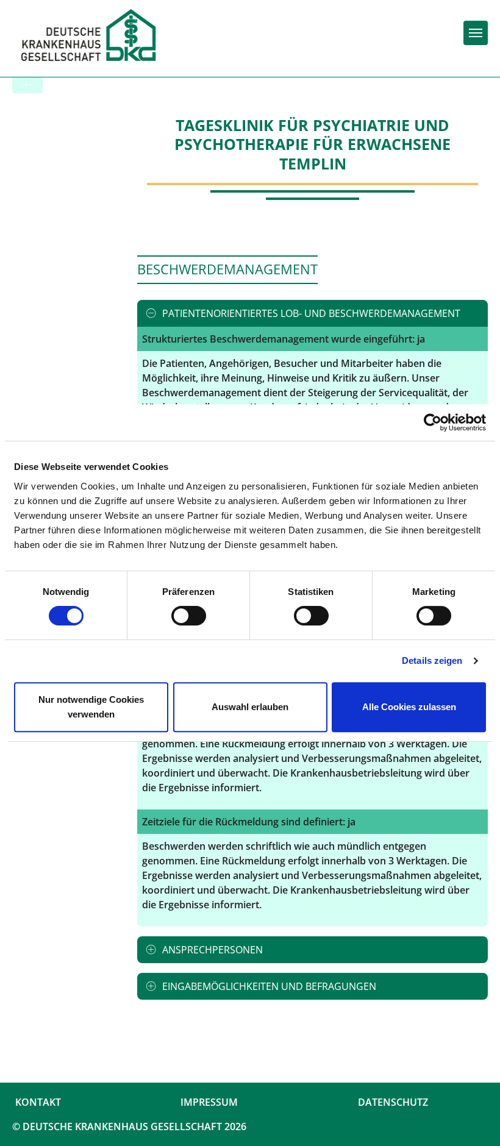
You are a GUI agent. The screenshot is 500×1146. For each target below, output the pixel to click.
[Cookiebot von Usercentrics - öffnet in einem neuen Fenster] (432, 422)
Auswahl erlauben (250, 707)
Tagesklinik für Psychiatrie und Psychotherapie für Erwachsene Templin (312, 144)
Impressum (209, 1102)
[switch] (188, 615)
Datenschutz (393, 1102)
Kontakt (38, 1102)
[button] (312, 313)
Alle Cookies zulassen (409, 707)
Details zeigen (432, 660)
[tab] (312, 313)
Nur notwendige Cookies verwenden (91, 706)
